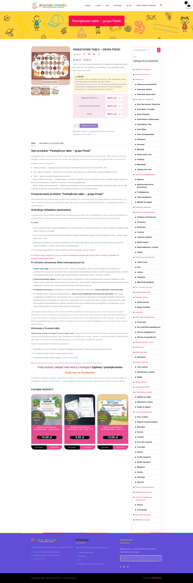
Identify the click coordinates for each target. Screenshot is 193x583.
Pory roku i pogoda (144, 442)
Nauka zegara (142, 242)
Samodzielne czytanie (146, 372)
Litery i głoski (142, 367)
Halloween (141, 139)
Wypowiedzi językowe (145, 282)
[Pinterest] (124, 567)
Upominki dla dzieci (143, 515)
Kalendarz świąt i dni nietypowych (91, 564)
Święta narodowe (144, 462)
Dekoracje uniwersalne (146, 94)
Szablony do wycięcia (143, 492)
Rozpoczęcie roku (144, 154)
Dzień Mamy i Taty (144, 124)
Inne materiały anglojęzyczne (148, 327)
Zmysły (140, 472)
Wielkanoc (141, 467)
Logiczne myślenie (144, 237)
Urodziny (140, 159)
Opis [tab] (33, 143)
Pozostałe (141, 447)
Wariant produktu (89, 98)
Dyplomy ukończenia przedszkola (145, 185)
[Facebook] (120, 567)
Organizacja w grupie (143, 392)
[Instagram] (128, 567)
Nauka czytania (141, 362)
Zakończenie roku (144, 170)
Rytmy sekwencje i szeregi (147, 247)
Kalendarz (141, 427)
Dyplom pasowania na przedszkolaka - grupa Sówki (47, 428)
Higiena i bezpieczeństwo (147, 422)
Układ (89, 114)
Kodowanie (141, 227)
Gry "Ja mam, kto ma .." (144, 287)
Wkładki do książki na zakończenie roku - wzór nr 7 (80, 428)
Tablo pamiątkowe (107, 131)
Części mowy (142, 262)
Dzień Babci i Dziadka (145, 109)
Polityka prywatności (86, 552)
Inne (139, 267)
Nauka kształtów (143, 307)
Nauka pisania (141, 382)
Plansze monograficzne (146, 337)
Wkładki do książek (144, 202)
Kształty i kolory (141, 297)
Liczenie (140, 232)
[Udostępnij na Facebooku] (84, 54)
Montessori (139, 347)
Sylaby (139, 377)
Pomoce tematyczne (143, 412)
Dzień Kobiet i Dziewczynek (148, 119)
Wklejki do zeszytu (142, 520)
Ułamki (139, 252)
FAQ (107, 6)
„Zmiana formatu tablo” (69, 358)
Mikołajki (140, 149)
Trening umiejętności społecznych (143, 498)
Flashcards (141, 322)
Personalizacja (85, 134)
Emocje (140, 505)
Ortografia (141, 277)
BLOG (129, 6)
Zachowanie (142, 510)
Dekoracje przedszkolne (147, 84)
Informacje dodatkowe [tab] (51, 143)
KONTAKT (118, 6)
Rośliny (140, 452)
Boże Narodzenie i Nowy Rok (148, 104)
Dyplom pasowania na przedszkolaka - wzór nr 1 (112, 428)
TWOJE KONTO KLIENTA (146, 6)
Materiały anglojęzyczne (145, 317)
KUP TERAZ (39, 447)
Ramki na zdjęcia (144, 407)
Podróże (140, 437)
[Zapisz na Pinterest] (89, 54)
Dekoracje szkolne (144, 89)
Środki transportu (144, 457)
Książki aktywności (142, 292)
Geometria (141, 222)
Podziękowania (143, 192)
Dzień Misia (141, 129)
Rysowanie (141, 357)
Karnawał (140, 144)
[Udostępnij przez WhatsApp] (99, 54)
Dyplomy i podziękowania (90, 131)
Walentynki (141, 164)
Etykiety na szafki (144, 397)
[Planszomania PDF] (49, 5)
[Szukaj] (158, 50)
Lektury (140, 272)
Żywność (140, 482)
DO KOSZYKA (54, 447)
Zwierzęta (141, 477)
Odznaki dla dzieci (142, 387)
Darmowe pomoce (142, 74)
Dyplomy (140, 179)
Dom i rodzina (142, 417)
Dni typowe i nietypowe (144, 99)
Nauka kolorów (143, 302)
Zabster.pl (157, 578)
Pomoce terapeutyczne (144, 487)
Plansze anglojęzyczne (146, 332)
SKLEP (88, 6)
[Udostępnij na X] (94, 54)
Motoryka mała (141, 352)
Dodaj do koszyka (89, 125)
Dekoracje (139, 79)
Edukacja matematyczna (145, 212)
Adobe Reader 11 (55, 381)
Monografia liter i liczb (144, 342)
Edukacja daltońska (143, 207)
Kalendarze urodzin (145, 402)
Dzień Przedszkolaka (145, 134)
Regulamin (82, 556)
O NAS (98, 6)
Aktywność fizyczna (143, 69)
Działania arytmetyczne (146, 217)
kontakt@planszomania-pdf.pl (86, 84)
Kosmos (140, 432)
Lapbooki (139, 312)
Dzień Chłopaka (143, 114)
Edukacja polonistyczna (144, 257)
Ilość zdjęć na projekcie (89, 106)
